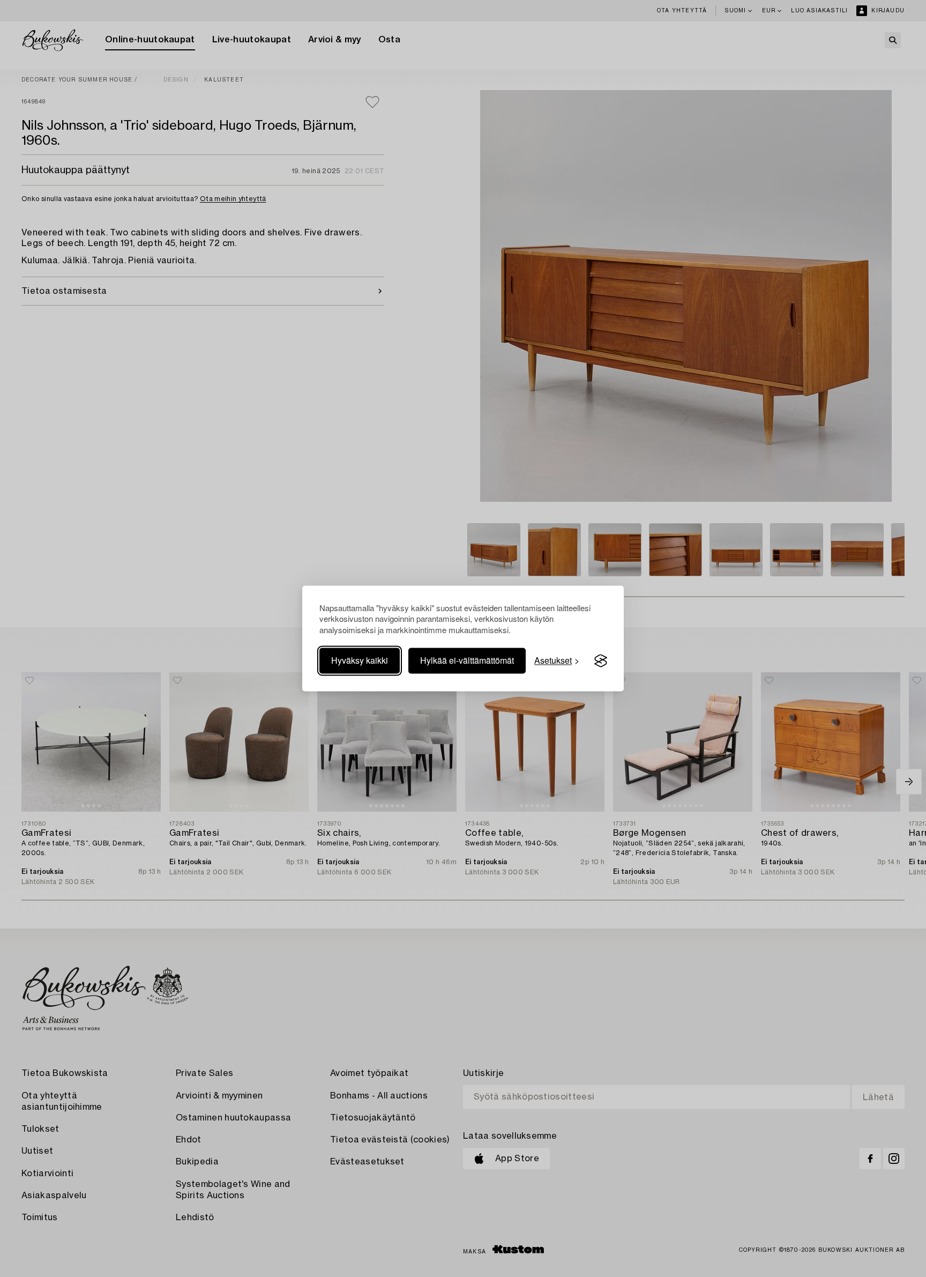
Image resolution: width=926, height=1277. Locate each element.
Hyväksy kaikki (359, 661)
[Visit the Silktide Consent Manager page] (601, 661)
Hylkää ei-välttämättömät (467, 661)
